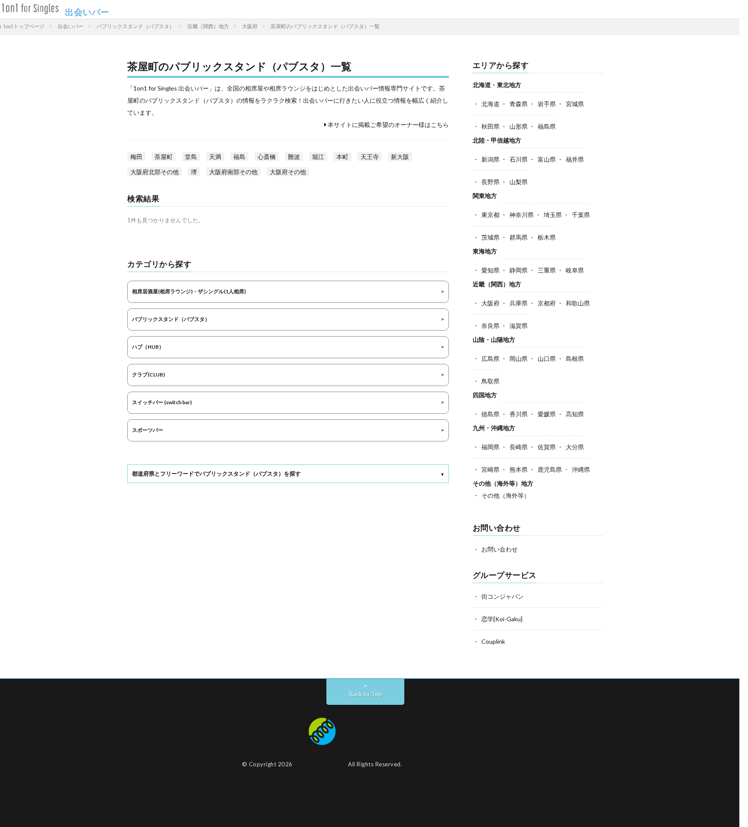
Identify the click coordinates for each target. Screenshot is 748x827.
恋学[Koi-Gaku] (501, 619)
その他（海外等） (505, 495)
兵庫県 (518, 303)
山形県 (518, 126)
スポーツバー (147, 430)
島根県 (575, 358)
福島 (239, 156)
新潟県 (490, 159)
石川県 (518, 159)
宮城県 (575, 103)
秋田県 (490, 126)
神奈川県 (521, 214)
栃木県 (547, 237)
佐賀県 (547, 447)
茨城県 (490, 237)
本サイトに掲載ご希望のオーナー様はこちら (387, 124)
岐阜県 (575, 270)
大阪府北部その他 (154, 171)
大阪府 (490, 303)
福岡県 (490, 447)
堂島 (191, 156)
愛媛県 (547, 414)
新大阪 (400, 156)
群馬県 (518, 237)
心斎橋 (267, 156)
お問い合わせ (499, 549)
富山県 (547, 159)
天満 (215, 156)
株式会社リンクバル (320, 764)
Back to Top (365, 693)
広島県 (490, 358)
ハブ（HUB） (148, 347)
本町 (342, 156)
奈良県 (490, 325)
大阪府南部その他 (233, 171)
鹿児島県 (550, 469)
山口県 (547, 358)
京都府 (547, 303)
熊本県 (518, 469)
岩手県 (547, 103)
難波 (294, 156)
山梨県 (518, 181)
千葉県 (581, 214)
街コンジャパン (502, 596)
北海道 (490, 103)
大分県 (575, 447)
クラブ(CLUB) (148, 374)
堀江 (318, 156)
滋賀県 (518, 325)
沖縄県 (581, 469)
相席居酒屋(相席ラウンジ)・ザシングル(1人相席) (189, 291)
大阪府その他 (288, 171)
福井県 (575, 159)
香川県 (518, 414)
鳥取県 (490, 381)
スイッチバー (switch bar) (162, 402)
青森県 (518, 103)
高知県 (575, 414)
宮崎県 (490, 469)
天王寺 (370, 156)
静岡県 (518, 270)
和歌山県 (578, 303)
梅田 (136, 156)
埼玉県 (553, 214)
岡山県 (518, 358)
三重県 (547, 270)
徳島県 (490, 414)
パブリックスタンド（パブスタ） (171, 319)
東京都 (490, 214)
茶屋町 (164, 156)
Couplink (493, 641)
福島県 (547, 126)
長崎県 (518, 447)
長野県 (490, 181)
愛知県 (490, 270)
